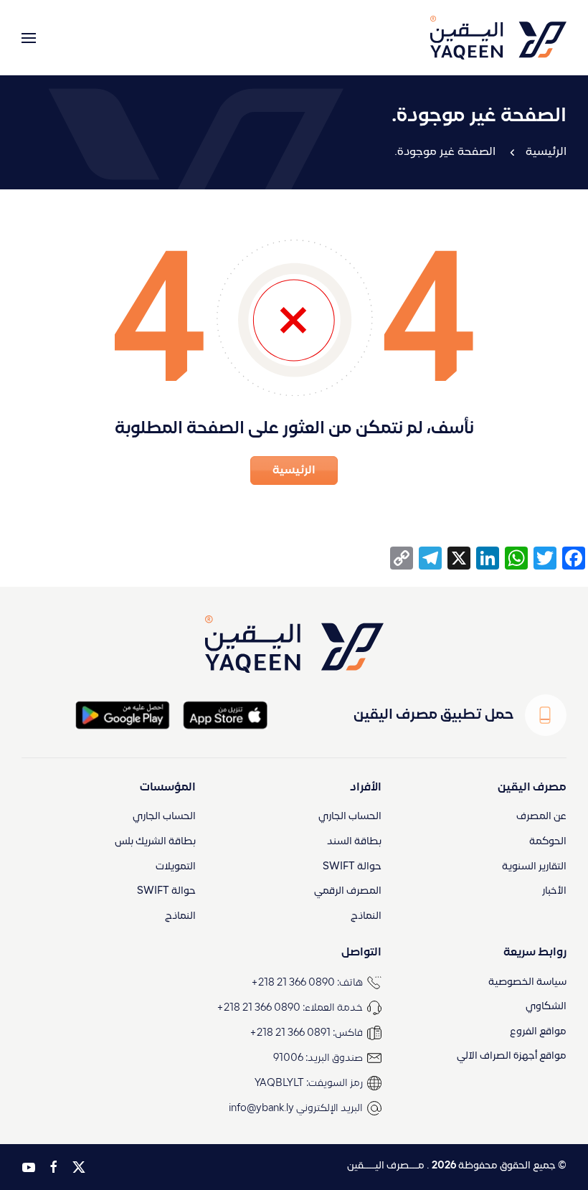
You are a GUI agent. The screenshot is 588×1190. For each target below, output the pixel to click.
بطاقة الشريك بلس (155, 841)
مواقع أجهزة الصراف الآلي (511, 1056)
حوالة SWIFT (352, 866)
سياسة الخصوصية (527, 982)
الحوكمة (547, 841)
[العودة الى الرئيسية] (498, 37)
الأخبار (554, 891)
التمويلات (176, 866)
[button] (29, 37)
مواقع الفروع (538, 1031)
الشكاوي (546, 1006)
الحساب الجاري (349, 816)
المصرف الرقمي (347, 891)
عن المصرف (541, 816)
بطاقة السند (354, 841)
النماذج (366, 916)
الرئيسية (546, 152)
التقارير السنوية (534, 866)
